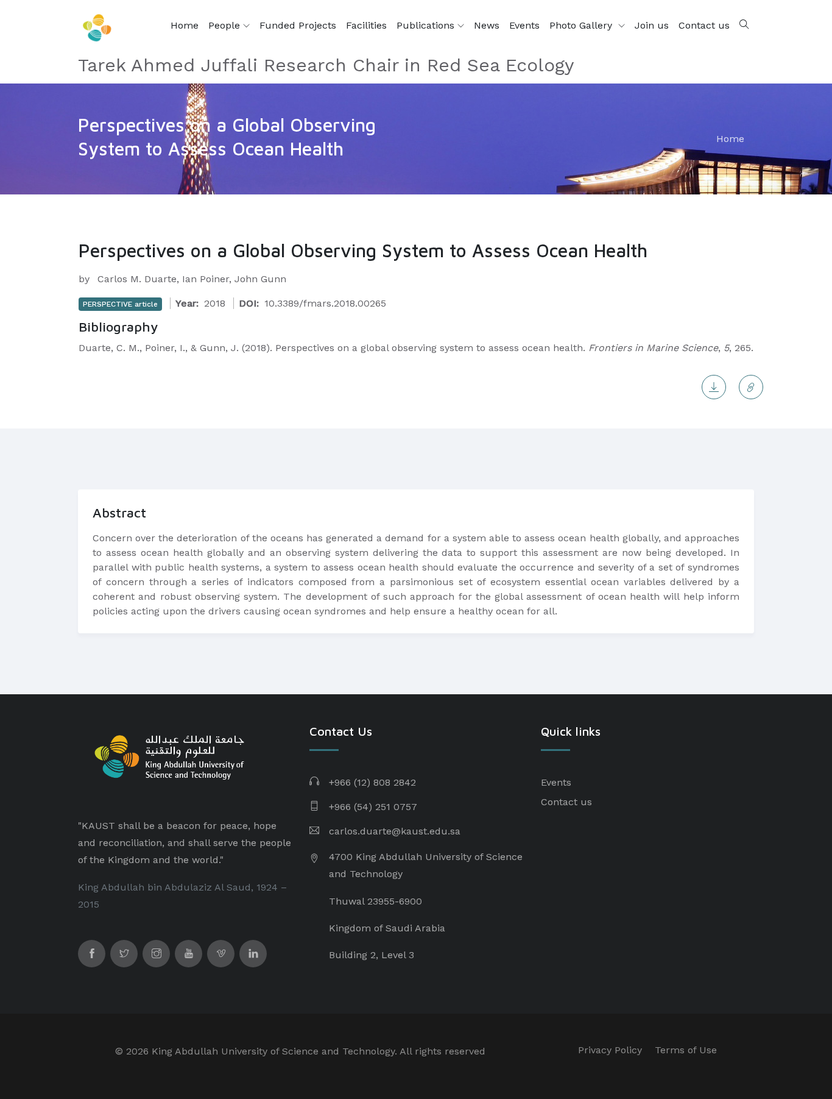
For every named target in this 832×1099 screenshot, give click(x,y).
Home (185, 25)
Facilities (366, 25)
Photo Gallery (582, 25)
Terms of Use (686, 1050)
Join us (652, 25)
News (486, 25)
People (225, 25)
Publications (427, 25)
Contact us (704, 25)
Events (524, 25)
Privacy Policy (610, 1050)
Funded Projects (297, 25)
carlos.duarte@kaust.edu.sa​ (394, 831)
